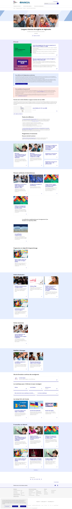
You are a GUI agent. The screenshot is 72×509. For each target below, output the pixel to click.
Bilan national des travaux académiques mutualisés (24, 393)
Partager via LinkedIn (37, 479)
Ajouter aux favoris (37, 35)
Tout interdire (15, 506)
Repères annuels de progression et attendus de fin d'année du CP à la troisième (35, 437)
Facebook (55, 485)
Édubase (16, 387)
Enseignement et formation (17, 6)
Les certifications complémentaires (18, 234)
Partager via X (33, 479)
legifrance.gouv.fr (43, 501)
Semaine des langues (49, 410)
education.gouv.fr (15, 491)
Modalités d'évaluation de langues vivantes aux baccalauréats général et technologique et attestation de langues (51, 288)
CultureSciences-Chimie (31, 490)
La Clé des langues (31, 491)
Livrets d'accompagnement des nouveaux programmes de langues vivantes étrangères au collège (44, 46)
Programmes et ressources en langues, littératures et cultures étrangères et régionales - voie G (20, 186)
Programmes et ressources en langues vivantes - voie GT (51, 154)
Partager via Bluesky (35, 479)
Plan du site (46, 505)
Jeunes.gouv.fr (52, 491)
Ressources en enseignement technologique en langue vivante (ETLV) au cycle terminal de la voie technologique (51, 147)
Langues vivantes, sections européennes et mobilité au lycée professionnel (50, 185)
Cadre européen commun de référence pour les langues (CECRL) (20, 260)
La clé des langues (22, 377)
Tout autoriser (23, 506)
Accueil (14, 8)
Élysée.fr (45, 490)
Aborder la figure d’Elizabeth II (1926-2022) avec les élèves (36, 459)
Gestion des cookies (29, 505)
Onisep (21, 490)
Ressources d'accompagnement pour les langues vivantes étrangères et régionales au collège (35, 155)
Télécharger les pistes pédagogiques (21, 83)
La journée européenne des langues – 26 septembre (20, 411)
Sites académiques (23, 495)
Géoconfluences (38, 495)
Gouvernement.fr (46, 492)
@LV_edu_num (48, 387)
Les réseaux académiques (42, 393)
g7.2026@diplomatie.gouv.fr (22, 95)
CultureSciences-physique (31, 495)
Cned (21, 491)
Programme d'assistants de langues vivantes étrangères (35, 362)
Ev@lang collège (33, 286)
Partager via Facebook (31, 479)
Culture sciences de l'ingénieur (32, 492)
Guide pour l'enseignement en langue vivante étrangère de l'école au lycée (20, 207)
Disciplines (24, 8)
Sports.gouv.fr (52, 492)
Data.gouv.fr (45, 491)
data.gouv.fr (38, 501)
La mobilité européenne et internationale (20, 362)
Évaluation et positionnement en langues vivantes (21, 287)
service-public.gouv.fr (50, 501)
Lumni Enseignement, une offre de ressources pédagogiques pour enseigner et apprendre (20, 336)
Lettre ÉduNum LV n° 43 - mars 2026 (40, 108)
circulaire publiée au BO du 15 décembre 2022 (29, 119)
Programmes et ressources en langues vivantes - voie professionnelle (51, 162)
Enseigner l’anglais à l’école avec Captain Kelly (50, 459)
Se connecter (56, 1)
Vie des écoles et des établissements (38, 6)
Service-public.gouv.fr (53, 490)
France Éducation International (17, 490)
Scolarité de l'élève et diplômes (27, 6)
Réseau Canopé (22, 492)
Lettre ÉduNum (33, 387)
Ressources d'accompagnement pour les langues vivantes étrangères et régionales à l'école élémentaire (20, 155)
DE (48, 505)
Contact (42, 505)
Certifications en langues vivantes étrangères (20, 309)
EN (50, 505)
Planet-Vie (37, 490)
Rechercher (57, 3)
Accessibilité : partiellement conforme (36, 505)
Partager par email (39, 479)
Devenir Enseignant (16, 492)
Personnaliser (7, 506)
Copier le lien (41, 479)
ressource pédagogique (40, 91)
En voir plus (35, 469)
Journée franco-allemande (35, 410)
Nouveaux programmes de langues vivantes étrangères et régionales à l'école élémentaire (44, 59)
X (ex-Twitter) (57, 485)
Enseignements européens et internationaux (36, 185)
